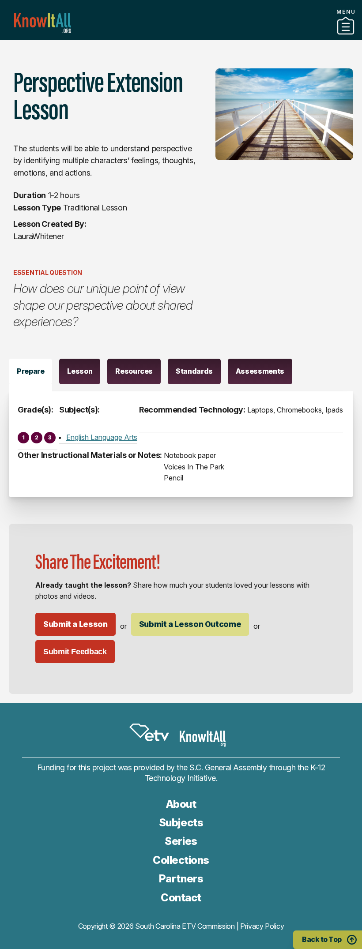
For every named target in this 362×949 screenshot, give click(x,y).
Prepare (30, 371)
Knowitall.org (42, 23)
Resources (134, 371)
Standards (194, 371)
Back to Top (322, 939)
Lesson (79, 371)
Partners (181, 36)
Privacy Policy (262, 926)
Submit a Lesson (75, 624)
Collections (181, 860)
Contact (181, 897)
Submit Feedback (75, 651)
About (181, 804)
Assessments (260, 371)
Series (181, 841)
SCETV (149, 732)
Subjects (181, 822)
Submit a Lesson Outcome (190, 624)
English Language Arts (101, 437)
